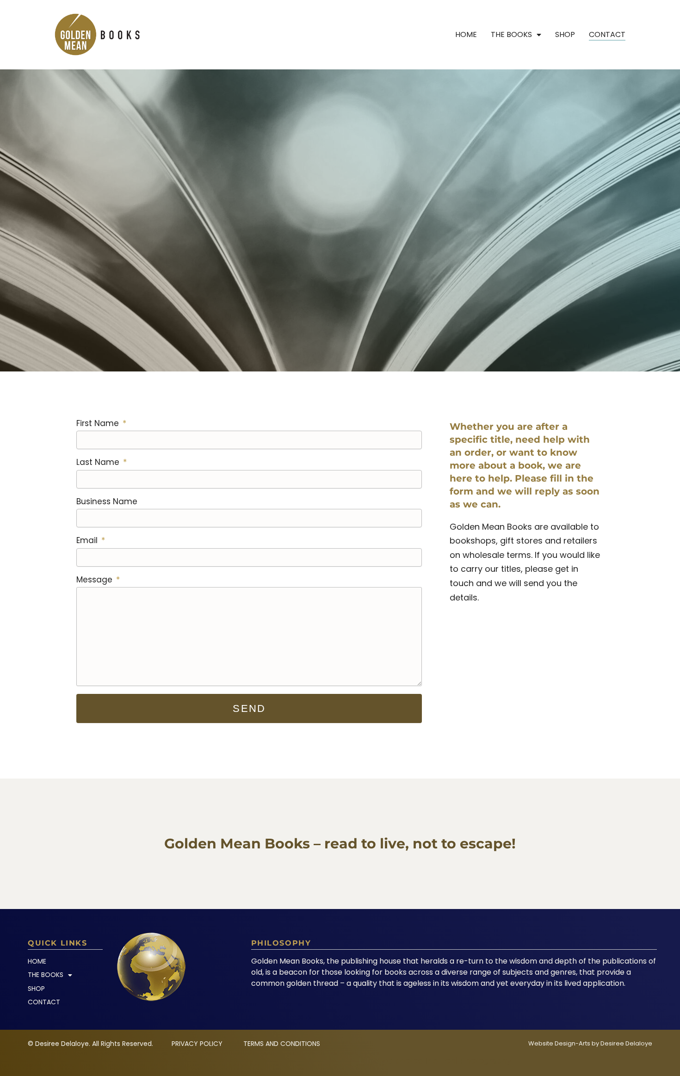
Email (88, 540)
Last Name (99, 462)
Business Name (106, 501)
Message (95, 579)
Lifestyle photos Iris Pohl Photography (435, 1060)
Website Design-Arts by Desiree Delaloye (590, 1043)
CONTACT (607, 34)
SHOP (565, 34)
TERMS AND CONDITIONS (281, 1043)
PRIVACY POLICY (197, 1043)
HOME (466, 34)
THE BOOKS (511, 34)
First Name (98, 423)
